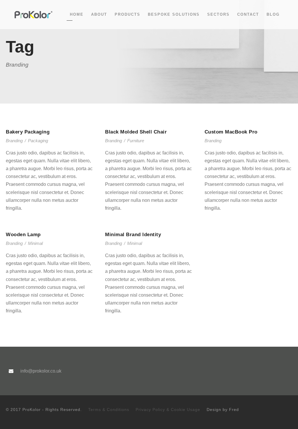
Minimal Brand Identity (133, 234)
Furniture (135, 140)
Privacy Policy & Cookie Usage (168, 409)
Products (127, 14)
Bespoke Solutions (174, 14)
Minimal (35, 243)
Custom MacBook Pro (231, 132)
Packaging (38, 140)
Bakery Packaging (27, 132)
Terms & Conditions (108, 409)
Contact (248, 14)
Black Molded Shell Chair (136, 132)
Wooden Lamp (23, 234)
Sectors (218, 14)
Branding (14, 140)
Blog (273, 14)
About (99, 14)
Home (77, 14)
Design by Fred (223, 409)
